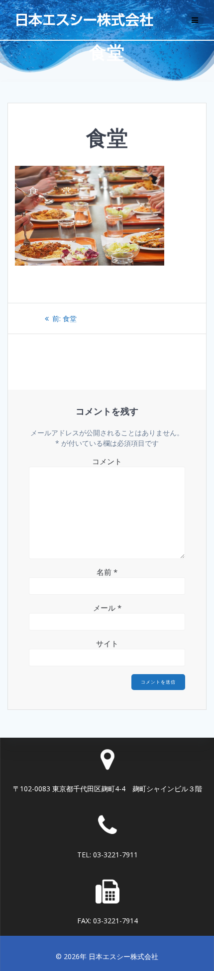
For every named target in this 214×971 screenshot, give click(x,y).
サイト (107, 643)
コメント (107, 461)
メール (107, 608)
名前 (107, 572)
